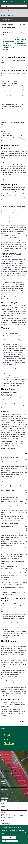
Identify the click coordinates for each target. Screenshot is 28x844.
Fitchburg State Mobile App (6, 824)
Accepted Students (4, 797)
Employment (3, 812)
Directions (3, 781)
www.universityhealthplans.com (9, 654)
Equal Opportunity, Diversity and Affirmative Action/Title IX (12, 815)
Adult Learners (4, 800)
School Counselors (4, 805)
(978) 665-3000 (5, 778)
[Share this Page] (22, 24)
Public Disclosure (21, 45)
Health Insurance (21, 43)
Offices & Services (4, 789)
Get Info (9, 743)
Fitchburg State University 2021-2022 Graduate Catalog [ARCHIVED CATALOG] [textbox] (14, 6)
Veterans (19, 35)
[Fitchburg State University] (8, 1)
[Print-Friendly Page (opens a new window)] (24, 24)
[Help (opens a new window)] (26, 24)
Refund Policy (20, 37)
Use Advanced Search (7, 15)
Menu (26, 1)
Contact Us (3, 783)
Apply (7, 735)
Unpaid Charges (21, 32)
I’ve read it (9, 837)
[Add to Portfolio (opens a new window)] (20, 24)
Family (2, 803)
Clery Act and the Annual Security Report (8, 817)
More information (10, 841)
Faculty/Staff (3, 791)
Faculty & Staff (4, 801)
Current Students (4, 798)
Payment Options (8, 45)
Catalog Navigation (8, 19)
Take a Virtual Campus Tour (6, 823)
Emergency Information (5, 814)
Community (3, 806)
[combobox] (14, 6)
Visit (6, 739)
